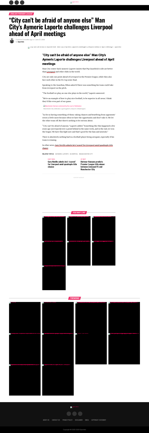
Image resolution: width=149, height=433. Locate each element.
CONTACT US (55, 8)
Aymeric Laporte (62, 154)
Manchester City (86, 154)
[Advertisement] (78, 194)
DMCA (92, 8)
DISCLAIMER (83, 8)
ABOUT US (45, 8)
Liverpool (51, 71)
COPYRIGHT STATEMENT (69, 8)
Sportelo (21, 42)
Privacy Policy (102, 8)
